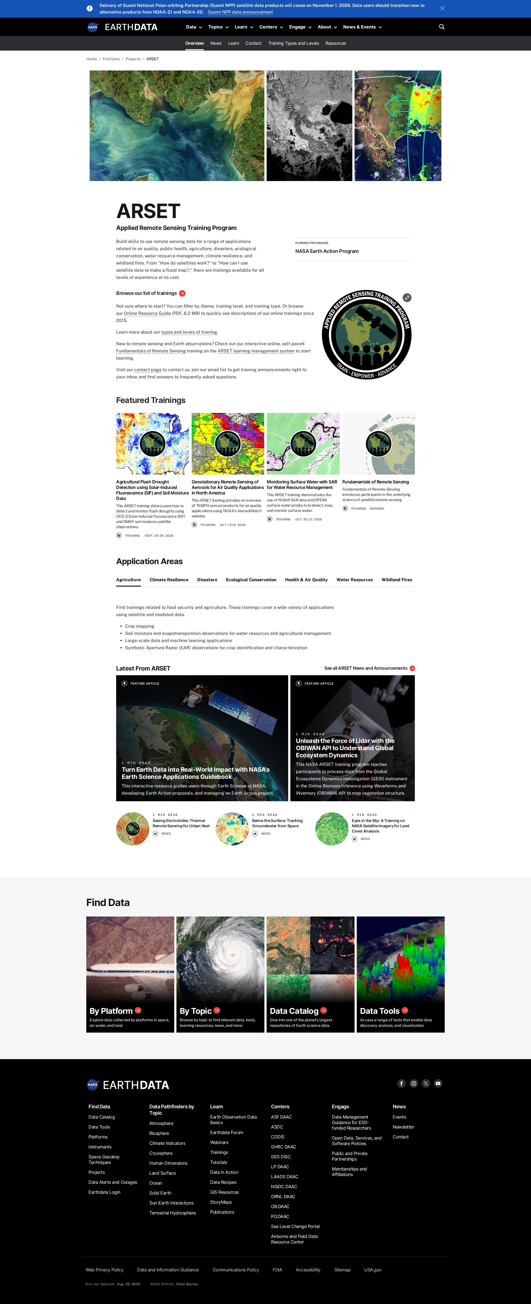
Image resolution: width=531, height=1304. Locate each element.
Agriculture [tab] (128, 579)
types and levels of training (189, 332)
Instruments (99, 1146)
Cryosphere (160, 1153)
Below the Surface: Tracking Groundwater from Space (277, 823)
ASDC (277, 1127)
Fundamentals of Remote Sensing (151, 351)
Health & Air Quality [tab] (306, 579)
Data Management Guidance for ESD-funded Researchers (351, 1122)
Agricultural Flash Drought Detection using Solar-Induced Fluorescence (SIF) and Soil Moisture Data (152, 490)
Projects (133, 59)
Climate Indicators (167, 1143)
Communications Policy (236, 1269)
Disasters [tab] (207, 579)
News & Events (359, 27)
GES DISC (281, 1156)
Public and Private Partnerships (349, 1156)
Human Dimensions (168, 1163)
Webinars (219, 1142)
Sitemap (342, 1269)
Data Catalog (101, 1117)
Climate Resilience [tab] (169, 579)
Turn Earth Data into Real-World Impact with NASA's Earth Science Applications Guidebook (195, 773)
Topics (215, 27)
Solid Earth (160, 1193)
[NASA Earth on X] (425, 1083)
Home (91, 59)
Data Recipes (223, 1182)
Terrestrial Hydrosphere (172, 1213)
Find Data (111, 59)
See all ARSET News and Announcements (365, 668)
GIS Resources (224, 1192)
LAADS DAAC (284, 1176)
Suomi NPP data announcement (240, 12)
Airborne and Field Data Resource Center (294, 1239)
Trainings (219, 1152)
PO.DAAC (280, 1216)
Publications (222, 1212)
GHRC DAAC (283, 1146)
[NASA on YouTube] (438, 1083)
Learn (241, 27)
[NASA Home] (93, 27)
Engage (297, 27)
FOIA (277, 1269)
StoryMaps (221, 1202)
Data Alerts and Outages (112, 1182)
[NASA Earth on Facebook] (401, 1083)
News (216, 43)
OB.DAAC (280, 1206)
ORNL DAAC (283, 1196)
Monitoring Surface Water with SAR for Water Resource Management (302, 484)
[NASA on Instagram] (413, 1083)
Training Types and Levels (293, 43)
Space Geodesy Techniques (104, 1159)
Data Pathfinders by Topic (171, 1110)
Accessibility (308, 1269)
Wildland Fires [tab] (397, 579)
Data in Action (224, 1172)
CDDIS (277, 1137)
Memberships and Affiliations (349, 1171)
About (324, 27)
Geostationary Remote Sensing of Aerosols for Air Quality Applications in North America (228, 487)
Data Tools (99, 1127)
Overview (194, 43)
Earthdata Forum (226, 1132)
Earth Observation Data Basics (233, 1119)
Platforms (98, 1137)
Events (399, 1117)
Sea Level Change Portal (295, 1226)
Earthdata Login (104, 1192)
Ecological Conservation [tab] (251, 579)
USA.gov (373, 1269)
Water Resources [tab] (355, 579)
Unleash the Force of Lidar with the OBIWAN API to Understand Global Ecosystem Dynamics (345, 748)
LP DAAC (280, 1166)
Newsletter (403, 1127)
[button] (367, 336)
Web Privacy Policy (104, 1269)
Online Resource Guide (147, 313)
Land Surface (162, 1173)
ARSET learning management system (256, 351)
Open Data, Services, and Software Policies (356, 1140)
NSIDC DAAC (284, 1186)
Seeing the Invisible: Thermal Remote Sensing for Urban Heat (181, 823)
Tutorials (218, 1162)
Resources (336, 43)
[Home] (131, 26)
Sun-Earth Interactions (171, 1203)
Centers (268, 27)
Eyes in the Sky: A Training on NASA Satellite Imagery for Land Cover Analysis (380, 825)
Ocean (155, 1183)
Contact (254, 43)
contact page (148, 369)
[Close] (442, 9)
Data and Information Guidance (168, 1269)
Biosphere (159, 1133)
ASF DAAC (281, 1117)
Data (191, 27)
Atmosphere (161, 1123)
